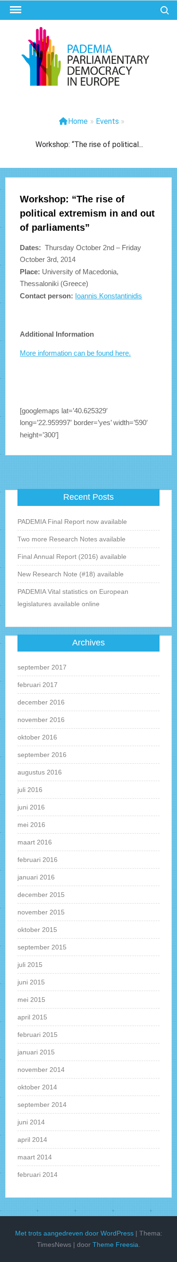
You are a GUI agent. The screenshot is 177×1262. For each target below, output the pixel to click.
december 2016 (41, 702)
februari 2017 (37, 684)
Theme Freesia (115, 1244)
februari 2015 (37, 1034)
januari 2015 (36, 1052)
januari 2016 (36, 877)
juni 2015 (31, 982)
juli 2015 (29, 964)
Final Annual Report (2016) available (71, 556)
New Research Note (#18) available (70, 574)
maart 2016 (34, 842)
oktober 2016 (37, 737)
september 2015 (42, 947)
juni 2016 (31, 807)
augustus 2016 (39, 772)
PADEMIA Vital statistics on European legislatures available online (72, 598)
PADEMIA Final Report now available (72, 521)
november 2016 (41, 719)
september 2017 (42, 667)
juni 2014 (31, 1122)
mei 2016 (31, 824)
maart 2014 (34, 1157)
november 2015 (41, 912)
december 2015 (41, 894)
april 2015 (32, 1017)
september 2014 (42, 1104)
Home (78, 121)
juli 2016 (29, 789)
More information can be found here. (75, 353)
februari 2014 (37, 1174)
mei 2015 (31, 999)
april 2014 (32, 1139)
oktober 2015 (37, 929)
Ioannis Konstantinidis (108, 296)
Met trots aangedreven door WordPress (74, 1233)
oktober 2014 (37, 1087)
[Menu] (14, 9)
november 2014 (41, 1069)
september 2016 (42, 754)
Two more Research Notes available (71, 539)
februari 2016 (37, 859)
